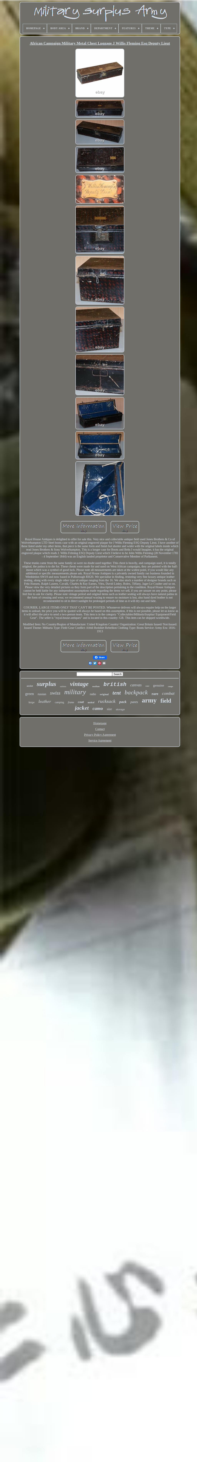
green (29, 694)
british (115, 684)
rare (155, 694)
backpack (136, 692)
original (104, 694)
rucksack (106, 701)
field (165, 700)
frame (71, 702)
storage (120, 709)
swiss (55, 693)
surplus (46, 683)
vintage (79, 683)
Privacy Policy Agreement (100, 734)
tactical (91, 702)
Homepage (100, 723)
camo (98, 708)
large (31, 702)
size (109, 709)
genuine (158, 685)
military (75, 692)
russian (42, 694)
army (149, 700)
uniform (63, 686)
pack (123, 702)
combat (168, 693)
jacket (82, 708)
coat (81, 702)
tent (117, 693)
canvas (136, 685)
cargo (170, 686)
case (147, 686)
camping (59, 702)
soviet (30, 685)
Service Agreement (99, 740)
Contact (100, 729)
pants (134, 702)
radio (93, 694)
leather (44, 701)
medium (96, 686)
